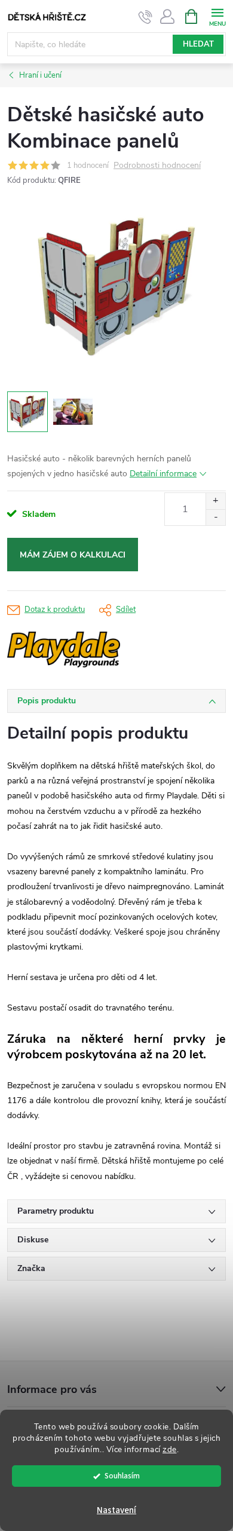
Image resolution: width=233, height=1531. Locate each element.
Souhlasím (122, 1475)
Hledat (198, 44)
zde (170, 1449)
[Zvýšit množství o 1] (215, 501)
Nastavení (116, 1510)
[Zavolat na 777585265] (145, 17)
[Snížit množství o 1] (215, 517)
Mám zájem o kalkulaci (72, 555)
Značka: (99, 649)
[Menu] (217, 16)
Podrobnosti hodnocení (157, 166)
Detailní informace (163, 473)
